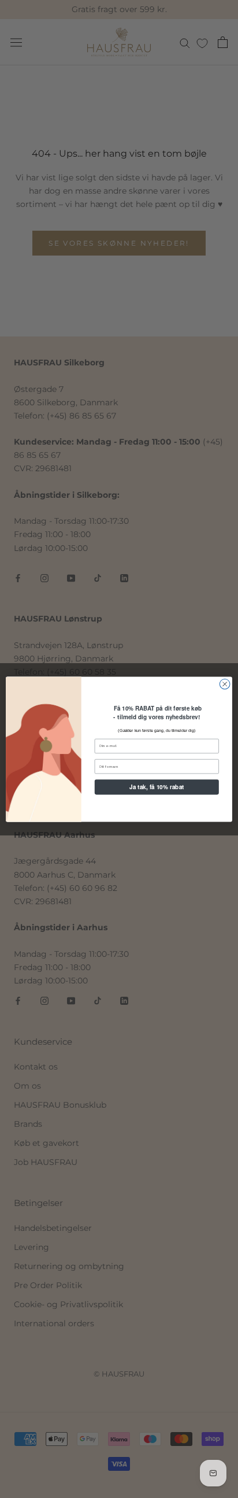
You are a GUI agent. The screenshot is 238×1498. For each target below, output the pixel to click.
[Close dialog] (225, 684)
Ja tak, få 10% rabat (156, 786)
